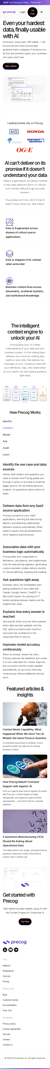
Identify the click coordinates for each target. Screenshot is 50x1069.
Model (6, 434)
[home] (11, 12)
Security (6, 1034)
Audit (6, 447)
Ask (5, 441)
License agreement (11, 1029)
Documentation (10, 1005)
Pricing (6, 981)
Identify (7, 421)
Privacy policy (9, 1023)
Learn (6, 454)
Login (22, 12)
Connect (8, 427)
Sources (6, 976)
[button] (42, 12)
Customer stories (10, 1000)
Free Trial (7, 1010)
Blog (5, 994)
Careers (6, 1039)
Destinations (8, 971)
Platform (6, 965)
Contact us (7, 1044)
